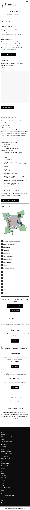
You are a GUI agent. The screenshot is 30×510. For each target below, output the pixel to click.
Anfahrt (2, 490)
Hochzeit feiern (4, 470)
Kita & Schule (3, 481)
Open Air (2, 459)
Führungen (3, 480)
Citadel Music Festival (5, 458)
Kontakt (2, 491)
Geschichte (3, 432)
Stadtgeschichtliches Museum (6, 441)
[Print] (19, 11)
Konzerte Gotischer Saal (5, 461)
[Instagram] (15, 11)
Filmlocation (3, 475)
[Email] (17, 11)
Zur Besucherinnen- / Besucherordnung (10, 200)
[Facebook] (11, 11)
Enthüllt (2, 439)
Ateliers (2, 473)
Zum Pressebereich (15, 310)
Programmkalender (4, 456)
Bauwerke (3, 434)
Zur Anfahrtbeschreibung (7, 107)
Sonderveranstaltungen (5, 463)
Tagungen (3, 471)
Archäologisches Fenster (5, 442)
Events (2, 485)
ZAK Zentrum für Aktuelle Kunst (7, 449)
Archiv (2, 497)
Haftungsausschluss (4, 500)
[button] (27, 1)
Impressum (3, 498)
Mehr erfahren (15, 340)
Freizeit (2, 483)
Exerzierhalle (3, 446)
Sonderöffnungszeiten (5, 49)
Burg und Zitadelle (4, 444)
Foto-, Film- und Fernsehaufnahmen (8, 495)
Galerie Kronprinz (4, 448)
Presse (2, 493)
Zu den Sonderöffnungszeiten (8, 54)
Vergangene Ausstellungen (6, 451)
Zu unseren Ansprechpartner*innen (15, 305)
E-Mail (3, 67)
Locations (3, 468)
